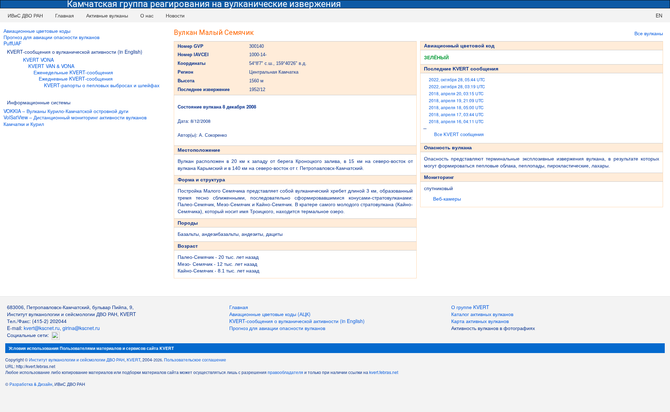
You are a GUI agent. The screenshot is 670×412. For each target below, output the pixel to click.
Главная (64, 15)
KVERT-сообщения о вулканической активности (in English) (297, 320)
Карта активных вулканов (480, 320)
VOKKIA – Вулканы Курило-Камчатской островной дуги (65, 110)
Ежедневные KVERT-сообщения (76, 78)
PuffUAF (12, 43)
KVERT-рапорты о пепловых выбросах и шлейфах (101, 85)
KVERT (133, 359)
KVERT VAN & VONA (51, 65)
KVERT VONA (38, 59)
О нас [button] (147, 15)
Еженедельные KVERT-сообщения (73, 72)
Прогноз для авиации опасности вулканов (51, 36)
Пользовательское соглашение (195, 359)
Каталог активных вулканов (482, 313)
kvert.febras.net (383, 372)
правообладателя (285, 372)
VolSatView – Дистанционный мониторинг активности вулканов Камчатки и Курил (75, 120)
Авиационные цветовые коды (36, 30)
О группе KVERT (470, 307)
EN (659, 15)
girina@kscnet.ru (81, 327)
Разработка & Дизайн (30, 384)
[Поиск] (643, 15)
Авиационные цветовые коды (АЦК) (270, 313)
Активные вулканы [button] (107, 15)
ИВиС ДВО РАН (25, 15)
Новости (175, 15)
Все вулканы (648, 33)
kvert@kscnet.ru (42, 327)
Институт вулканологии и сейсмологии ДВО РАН (77, 359)
